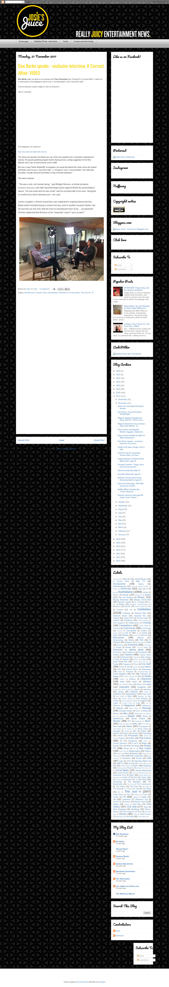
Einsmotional (140, 642)
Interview (147, 689)
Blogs (142, 602)
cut (138, 633)
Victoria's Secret (140, 802)
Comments (121, 269)
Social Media (122, 770)
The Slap (145, 786)
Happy (116, 676)
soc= (149, 768)
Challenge (126, 613)
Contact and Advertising (83, 41)
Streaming (116, 777)
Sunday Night (145, 777)
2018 (118, 393)
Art (147, 589)
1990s (132, 579)
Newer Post (24, 440)
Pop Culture (145, 738)
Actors (141, 584)
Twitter (144, 797)
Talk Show (142, 779)
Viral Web (132, 806)
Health (148, 676)
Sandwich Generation (125, 871)
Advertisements (119, 586)
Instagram (142, 687)
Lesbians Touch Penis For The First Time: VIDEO (137, 325)
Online (143, 731)
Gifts (119, 669)
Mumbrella (138, 721)
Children (116, 620)
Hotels (134, 682)
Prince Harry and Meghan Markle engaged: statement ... (131, 431)
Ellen (149, 642)
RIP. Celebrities (136, 756)
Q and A (135, 743)
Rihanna (115, 756)
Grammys (129, 672)
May (120, 520)
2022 (118, 378)
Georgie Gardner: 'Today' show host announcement (131, 465)
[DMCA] (119, 212)
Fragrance (127, 664)
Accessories (119, 584)
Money (145, 716)
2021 (118, 382)
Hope (122, 682)
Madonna (116, 705)
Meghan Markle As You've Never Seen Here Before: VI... (131, 425)
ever (138, 647)
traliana (136, 794)
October (122, 502)
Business (116, 606)
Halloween (144, 674)
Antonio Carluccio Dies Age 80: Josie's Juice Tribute (131, 496)
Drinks (131, 640)
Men (125, 713)
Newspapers (143, 726)
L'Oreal (115, 701)
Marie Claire (133, 708)
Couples (144, 631)
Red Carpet (145, 748)
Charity (116, 618)
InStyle (115, 689)
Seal (147, 763)
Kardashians (131, 694)
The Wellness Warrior (125, 894)
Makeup (119, 708)
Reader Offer (118, 746)
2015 (118, 543)
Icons (130, 684)
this (119, 792)
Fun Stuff (146, 664)
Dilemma (143, 635)
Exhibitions (130, 652)
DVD (141, 640)
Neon (127, 724)
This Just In (85, 292)
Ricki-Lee (146, 753)
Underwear (126, 799)
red (134, 748)
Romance (127, 758)
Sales (121, 761)
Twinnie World (122, 856)
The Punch (134, 786)
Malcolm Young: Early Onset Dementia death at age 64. (130, 479)
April (120, 524)
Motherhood (118, 718)
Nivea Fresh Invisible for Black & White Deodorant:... (131, 436)
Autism (116, 595)
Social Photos (122, 773)
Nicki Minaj (117, 729)
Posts (118, 265)
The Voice (147, 789)
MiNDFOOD (139, 713)
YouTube (129, 816)
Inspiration (124, 687)
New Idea (145, 724)
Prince (146, 741)
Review (135, 753)
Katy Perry (146, 694)
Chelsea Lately (142, 618)
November (123, 403)
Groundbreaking (143, 671)
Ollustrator (83, 982)
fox (147, 662)
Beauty (141, 597)
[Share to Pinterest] (68, 289)
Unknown (120, 936)
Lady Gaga (125, 701)
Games (135, 667)
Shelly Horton (125, 766)
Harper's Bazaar (128, 676)
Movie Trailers (138, 718)
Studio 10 (126, 777)
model (122, 716)
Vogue (146, 807)
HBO (139, 676)
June (120, 516)
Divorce (140, 638)
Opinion (116, 733)
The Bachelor (134, 782)
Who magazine (128, 812)
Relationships (134, 751)
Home (61, 440)
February (122, 531)
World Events (145, 814)
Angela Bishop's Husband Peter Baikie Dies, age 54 (131, 460)
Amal (133, 586)
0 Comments (45, 289)
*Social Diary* (122, 849)
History (122, 679)
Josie (118, 931)
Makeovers (146, 705)
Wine (140, 812)
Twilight (135, 797)
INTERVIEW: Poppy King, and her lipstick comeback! (136, 289)
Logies (115, 703)
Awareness (138, 595)
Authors (145, 592)
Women (123, 814)
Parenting (147, 733)
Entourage (147, 645)
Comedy (147, 622)
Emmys (120, 645)
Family (116, 655)
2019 (118, 389)
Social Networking (143, 770)
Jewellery (117, 694)
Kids (129, 696)
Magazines (129, 705)
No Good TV (129, 729)
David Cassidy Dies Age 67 (129, 470)
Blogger (101, 982)
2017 (118, 396)
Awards (125, 595)
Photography (133, 735)
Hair (133, 674)
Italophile (134, 692)
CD (131, 610)
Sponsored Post (119, 775)
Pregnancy (132, 741)
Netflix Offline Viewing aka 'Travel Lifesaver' (128, 490)
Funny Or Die (124, 667)
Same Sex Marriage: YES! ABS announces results (131, 484)
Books (121, 604)
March (121, 527)
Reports (119, 753)
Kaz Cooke (120, 696)
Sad (149, 758)
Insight (148, 684)
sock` (134, 773)
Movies (116, 721)
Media (145, 711)
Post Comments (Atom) (67, 449)
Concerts (116, 628)
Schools (131, 763)
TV (92, 292)
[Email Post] (54, 289)
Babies (148, 595)
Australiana (29, 292)
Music (148, 721)
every (146, 647)
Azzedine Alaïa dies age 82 (129, 474)
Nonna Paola (142, 729)
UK (114, 799)
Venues (127, 802)
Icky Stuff (122, 684)
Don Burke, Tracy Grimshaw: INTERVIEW (130, 413)
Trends (115, 797)
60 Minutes (142, 579)
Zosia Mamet (142, 816)
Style (135, 777)
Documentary (118, 640)
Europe (118, 647)
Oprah (125, 733)
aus (114, 592)
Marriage (146, 708)
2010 (118, 561)
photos (146, 735)
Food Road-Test (120, 662)
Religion (148, 751)
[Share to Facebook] (66, 289)
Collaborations (133, 623)
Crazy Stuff (117, 633)
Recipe (126, 748)
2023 (118, 375)
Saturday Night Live (142, 761)
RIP (123, 756)
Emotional (132, 645)
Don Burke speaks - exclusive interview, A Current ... (130, 442)
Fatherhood (124, 657)
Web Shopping (119, 809)
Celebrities (144, 609)
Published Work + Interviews (45, 41)
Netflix (134, 724)
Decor (135, 635)
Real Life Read (132, 746)
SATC (129, 761)
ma (147, 703)
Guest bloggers (119, 674)
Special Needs (144, 773)
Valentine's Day (141, 799)
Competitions (125, 625)
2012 (118, 554)
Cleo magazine (119, 623)
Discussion (118, 637)
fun (136, 664)
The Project (120, 786)
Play (114, 738)
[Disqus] (61, 330)
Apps (140, 589)
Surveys (118, 779)
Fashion (129, 654)
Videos (116, 804)
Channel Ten (140, 616)
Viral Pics (137, 804)
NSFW (127, 731)
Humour (147, 681)
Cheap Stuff (128, 618)
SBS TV (120, 763)
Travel (65, 41)
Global (120, 671)
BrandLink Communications (139, 604)
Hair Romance (122, 834)
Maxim (138, 711)
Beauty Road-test (120, 600)
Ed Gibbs (120, 841)
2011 (118, 557)
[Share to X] (63, 289)
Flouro (136, 659)
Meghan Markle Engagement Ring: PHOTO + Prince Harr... (131, 419)
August (121, 509)
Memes (116, 714)
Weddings (135, 809)
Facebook (142, 652)
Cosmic (119, 630)
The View (135, 789)
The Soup (117, 789)
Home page (23, 41)
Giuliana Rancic (132, 669)
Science (140, 763)
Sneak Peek (141, 768)
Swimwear (128, 780)
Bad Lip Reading (126, 597)
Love (138, 703)
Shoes (135, 766)
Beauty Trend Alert (142, 600)
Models (131, 716)
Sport (131, 775)
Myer (121, 724)
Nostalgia (116, 731)
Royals (139, 758)
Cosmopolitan (131, 631)
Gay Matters (145, 667)
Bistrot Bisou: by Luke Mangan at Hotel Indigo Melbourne (137, 307)
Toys (128, 795)
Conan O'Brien (143, 625)
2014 (118, 546)
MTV (129, 721)
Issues (121, 692)
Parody (120, 736)
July (120, 513)
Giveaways (146, 669)
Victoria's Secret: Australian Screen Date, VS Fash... (129, 454)
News (129, 726)
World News (119, 816)
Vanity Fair (117, 802)
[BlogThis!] (61, 289)
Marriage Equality (126, 711)
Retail (127, 753)
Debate (125, 635)
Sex (114, 766)
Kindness (141, 696)
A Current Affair (121, 581)
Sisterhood (120, 768)
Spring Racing (143, 775)
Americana (126, 588)
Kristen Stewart (127, 698)
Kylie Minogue (142, 698)
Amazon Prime (143, 586)
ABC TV (140, 581)
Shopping (147, 766)
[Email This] (58, 289)
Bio (136, 602)
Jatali (146, 692)
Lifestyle (134, 701)
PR (121, 741)
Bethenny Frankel (124, 602)
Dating (144, 633)
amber (115, 589)
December (123, 399)
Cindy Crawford (143, 620)
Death (115, 635)
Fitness (126, 659)
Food (143, 659)
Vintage (126, 804)
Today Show (118, 795)
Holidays (132, 679)
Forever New (137, 662)
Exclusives (117, 652)
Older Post (99, 440)
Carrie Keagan (140, 606)
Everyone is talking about (69, 292)
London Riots (127, 703)
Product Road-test (120, 743)
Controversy (52, 292)
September (123, 506)
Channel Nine (41, 292)
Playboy (122, 738)
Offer (135, 731)
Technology (117, 782)
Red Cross (122, 751)
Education (128, 642)
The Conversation (144, 784)
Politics (132, 738)
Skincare (130, 768)
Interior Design (126, 689)
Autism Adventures (124, 864)
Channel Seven (120, 616)
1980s (124, 579)
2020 (118, 385)
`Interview (116, 579)
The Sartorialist (123, 879)
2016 (118, 539)
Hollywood (146, 679)
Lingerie (143, 701)
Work (135, 814)
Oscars (135, 733)
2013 (118, 550)
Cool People (146, 628)
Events (128, 647)
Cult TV (128, 633)
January (122, 534)
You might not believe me (127, 886)
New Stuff (117, 726)
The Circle (130, 784)
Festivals (136, 657)
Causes (120, 610)
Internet (137, 689)
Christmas (128, 620)
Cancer (127, 606)
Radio (144, 743)
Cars (149, 606)
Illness (139, 684)
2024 (118, 371)
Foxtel (115, 664)
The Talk (127, 789)
